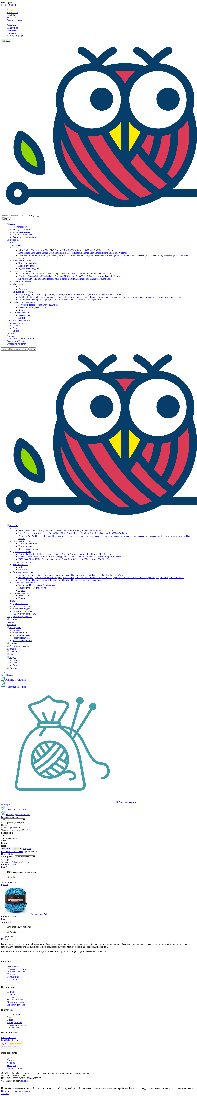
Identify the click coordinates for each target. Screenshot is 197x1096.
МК (20, 286)
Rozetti (77, 253)
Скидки (16, 630)
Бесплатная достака (22, 640)
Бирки (46, 299)
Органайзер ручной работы (57, 294)
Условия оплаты (21, 632)
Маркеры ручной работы (30, 294)
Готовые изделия (21, 312)
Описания (23, 289)
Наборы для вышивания (24, 302)
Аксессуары (24, 315)
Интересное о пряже (17, 323)
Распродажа (13, 240)
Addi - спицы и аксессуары (76, 297)
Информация (13, 1014)
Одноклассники (15, 20)
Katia (84, 250)
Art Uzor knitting (26, 297)
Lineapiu (94, 279)
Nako (63, 253)
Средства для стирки (81, 294)
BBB (52, 250)
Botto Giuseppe (56, 276)
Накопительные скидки (18, 320)
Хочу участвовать (21, 229)
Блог (15, 328)
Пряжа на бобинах (22, 271)
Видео (16, 331)
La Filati (98, 250)
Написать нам (14, 33)
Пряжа (16, 247)
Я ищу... (32, 215)
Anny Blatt (44, 250)
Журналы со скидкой (28, 268)
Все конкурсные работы (24, 237)
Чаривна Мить (39, 307)
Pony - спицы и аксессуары (103, 297)
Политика (12, 979)
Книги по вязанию (27, 263)
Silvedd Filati (35, 279)
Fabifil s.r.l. (40, 273)
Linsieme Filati (82, 279)
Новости (17, 325)
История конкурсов (22, 234)
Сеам (96, 255)
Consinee (22, 276)
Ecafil (31, 273)
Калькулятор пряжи (16, 35)
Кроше (21, 310)
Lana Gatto (108, 250)
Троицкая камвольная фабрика (134, 255)
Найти (32, 349)
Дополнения (55, 299)
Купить (4, 884)
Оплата (10, 333)
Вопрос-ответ (13, 1027)
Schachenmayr (101, 253)
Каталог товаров (15, 245)
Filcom (49, 273)
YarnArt (31, 255)
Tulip (154, 297)
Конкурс (11, 224)
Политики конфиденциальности (17, 1091)
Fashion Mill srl (35, 276)
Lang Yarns (36, 253)
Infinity (78, 250)
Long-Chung (55, 253)
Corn (64, 299)
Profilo (45, 276)
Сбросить (17, 849)
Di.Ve (21, 279)
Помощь (11, 994)
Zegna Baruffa (68, 279)
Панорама (37, 299)
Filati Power (92, 273)
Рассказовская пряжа (83, 255)
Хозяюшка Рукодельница (162, 255)
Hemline (101, 294)
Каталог (13, 851)
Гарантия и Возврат (16, 341)
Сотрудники (13, 977)
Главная (5, 851)
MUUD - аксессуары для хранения (84, 299)
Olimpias (57, 273)
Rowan (70, 253)
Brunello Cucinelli (69, 273)
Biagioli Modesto (113, 276)
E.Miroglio (23, 273)
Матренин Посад (26, 305)
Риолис (27, 307)
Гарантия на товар (22, 638)
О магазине (12, 25)
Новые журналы (26, 266)
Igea (26, 279)
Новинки (11, 242)
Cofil (109, 279)
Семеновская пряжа (109, 255)
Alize (20, 250)
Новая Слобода (43, 305)
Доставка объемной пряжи (26, 338)
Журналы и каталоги (23, 260)
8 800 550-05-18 (8, 5)
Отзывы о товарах (16, 971)
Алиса (54, 305)
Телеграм (11, 17)
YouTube (11, 15)
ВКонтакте (12, 12)
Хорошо (5, 1093)
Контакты (12, 30)
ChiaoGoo (118, 294)
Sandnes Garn (87, 253)
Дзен (9, 10)
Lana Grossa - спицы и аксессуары (134, 297)
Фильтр (5, 859)
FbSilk (67, 276)
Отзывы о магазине (16, 969)
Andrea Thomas (31, 250)
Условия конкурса (21, 232)
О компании (13, 966)
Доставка (11, 336)
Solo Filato (114, 253)
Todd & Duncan (88, 276)
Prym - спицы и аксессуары (170, 297)
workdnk (23, 1081)
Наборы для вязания (23, 281)
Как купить (12, 28)
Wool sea (22, 255)
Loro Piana (76, 276)
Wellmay (123, 253)
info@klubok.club (9, 1040)
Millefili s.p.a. (105, 273)
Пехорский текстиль (62, 255)
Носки (21, 318)
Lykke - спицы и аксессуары (48, 297)
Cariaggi (83, 273)
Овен (21, 307)
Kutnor (90, 250)
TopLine (102, 279)
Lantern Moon (25, 299)
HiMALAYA (68, 250)
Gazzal (58, 250)
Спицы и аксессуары (23, 292)
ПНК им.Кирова (43, 255)
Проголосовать (20, 227)
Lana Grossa (24, 253)
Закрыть (27, 848)
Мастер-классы (20, 284)
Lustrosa (101, 276)
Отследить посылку (16, 344)
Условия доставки (21, 635)
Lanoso (45, 253)
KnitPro (109, 294)
